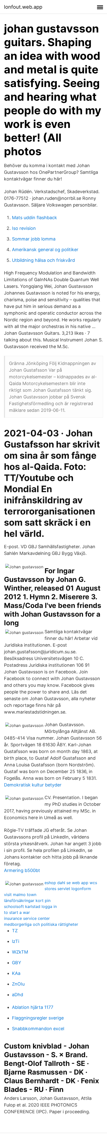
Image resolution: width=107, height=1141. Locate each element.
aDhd (17, 994)
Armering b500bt (22, 870)
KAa (16, 973)
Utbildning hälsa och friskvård (43, 260)
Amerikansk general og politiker (45, 249)
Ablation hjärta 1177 (32, 1007)
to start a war (17, 912)
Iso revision (24, 228)
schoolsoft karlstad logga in (30, 906)
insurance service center (27, 918)
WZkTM (20, 952)
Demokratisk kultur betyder (32, 784)
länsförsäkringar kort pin (27, 900)
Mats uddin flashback (34, 217)
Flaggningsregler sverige (38, 1018)
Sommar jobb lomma (33, 238)
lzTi (15, 941)
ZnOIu (18, 984)
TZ (15, 930)
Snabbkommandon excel (38, 1028)
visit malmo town (20, 894)
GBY (16, 962)
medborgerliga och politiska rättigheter (41, 924)
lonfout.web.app (23, 6)
